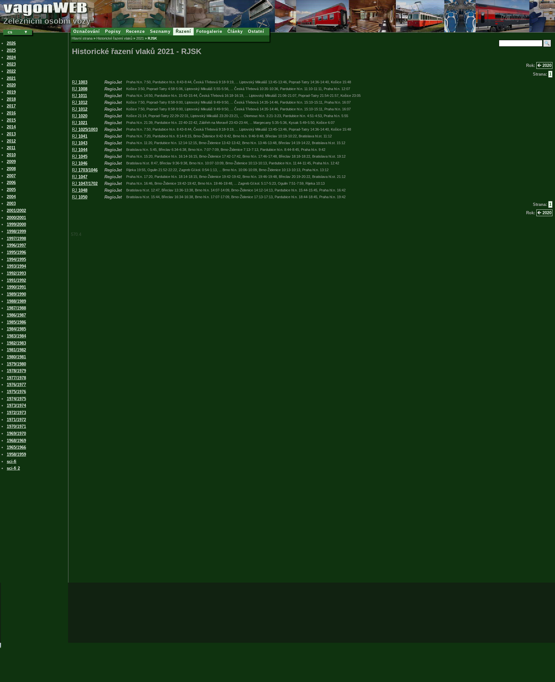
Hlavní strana (82, 38)
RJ (79, 82)
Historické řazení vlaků (114, 38)
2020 (546, 65)
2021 (140, 38)
